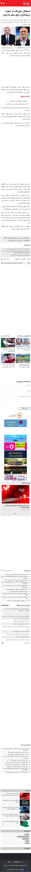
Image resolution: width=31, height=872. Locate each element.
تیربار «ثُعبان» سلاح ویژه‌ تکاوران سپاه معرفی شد (17, 766)
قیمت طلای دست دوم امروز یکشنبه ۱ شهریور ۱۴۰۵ (16, 764)
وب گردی (27, 791)
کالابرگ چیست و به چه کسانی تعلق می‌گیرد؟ (11, 801)
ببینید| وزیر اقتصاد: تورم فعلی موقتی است (18, 591)
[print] (18, 48)
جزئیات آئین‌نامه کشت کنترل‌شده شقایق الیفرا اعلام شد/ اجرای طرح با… (15, 769)
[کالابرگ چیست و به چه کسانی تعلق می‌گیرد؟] (25, 803)
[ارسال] (20, 48)
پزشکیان (17, 259)
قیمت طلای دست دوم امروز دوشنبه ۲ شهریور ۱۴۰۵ (16, 772)
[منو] (4, 3)
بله (16, 240)
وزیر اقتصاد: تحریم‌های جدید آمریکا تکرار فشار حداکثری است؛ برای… (14, 594)
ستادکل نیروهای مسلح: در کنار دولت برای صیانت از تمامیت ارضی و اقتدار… (14, 586)
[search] (1, 3)
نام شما (28, 385)
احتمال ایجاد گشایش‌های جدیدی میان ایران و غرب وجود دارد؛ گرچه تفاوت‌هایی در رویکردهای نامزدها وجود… (15, 252)
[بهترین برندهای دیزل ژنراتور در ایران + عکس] (25, 824)
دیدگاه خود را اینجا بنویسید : (24, 396)
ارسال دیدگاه (25, 408)
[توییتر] (8, 259)
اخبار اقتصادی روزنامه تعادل (23, 836)
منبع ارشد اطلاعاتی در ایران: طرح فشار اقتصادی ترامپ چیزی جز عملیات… (14, 577)
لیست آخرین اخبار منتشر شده (6, 570)
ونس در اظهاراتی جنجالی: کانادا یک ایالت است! (17, 601)
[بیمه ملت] (15, 423)
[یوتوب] (13, 862)
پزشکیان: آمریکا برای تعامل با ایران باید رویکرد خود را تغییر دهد (15, 597)
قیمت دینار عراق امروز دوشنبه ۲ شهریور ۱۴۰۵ (18, 754)
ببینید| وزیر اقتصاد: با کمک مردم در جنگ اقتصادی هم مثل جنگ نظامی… (15, 583)
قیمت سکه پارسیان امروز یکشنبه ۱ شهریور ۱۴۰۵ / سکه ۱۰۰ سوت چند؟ (15, 749)
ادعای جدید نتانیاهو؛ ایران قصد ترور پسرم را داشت (16, 574)
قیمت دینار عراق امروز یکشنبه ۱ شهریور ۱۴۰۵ (18, 752)
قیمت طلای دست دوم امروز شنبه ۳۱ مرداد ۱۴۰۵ (17, 762)
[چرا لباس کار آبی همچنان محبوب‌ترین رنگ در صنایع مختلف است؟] (25, 810)
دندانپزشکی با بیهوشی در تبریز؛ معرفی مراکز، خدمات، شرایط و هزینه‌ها (10, 815)
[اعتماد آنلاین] (26, 3)
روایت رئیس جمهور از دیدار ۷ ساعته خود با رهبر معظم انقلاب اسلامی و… (17, 506)
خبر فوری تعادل (26, 839)
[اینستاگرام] (19, 862)
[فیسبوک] (5, 259)
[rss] (22, 862)
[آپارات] (8, 862)
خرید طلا (27, 843)
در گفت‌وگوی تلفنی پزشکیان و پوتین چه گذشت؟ (16, 104)
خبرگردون (27, 834)
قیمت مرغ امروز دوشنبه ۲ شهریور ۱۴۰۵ (19, 760)
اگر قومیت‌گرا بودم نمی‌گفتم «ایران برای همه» (20, 255)
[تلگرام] (2, 259)
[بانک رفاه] (15, 478)
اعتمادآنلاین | (26, 50)
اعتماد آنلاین (9, 865)
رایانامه (28, 391)
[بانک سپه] (15, 454)
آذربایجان (23, 259)
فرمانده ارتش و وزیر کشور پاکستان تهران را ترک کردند (16, 580)
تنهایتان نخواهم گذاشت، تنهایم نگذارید (18, 101)
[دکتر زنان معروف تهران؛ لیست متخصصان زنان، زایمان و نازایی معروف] (25, 796)
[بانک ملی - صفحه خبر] (15, 415)
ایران (29, 259)
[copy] (28, 263)
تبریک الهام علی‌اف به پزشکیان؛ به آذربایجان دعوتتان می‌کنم (17, 249)
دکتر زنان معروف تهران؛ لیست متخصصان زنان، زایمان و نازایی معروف (10, 794)
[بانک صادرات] (15, 438)
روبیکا (20, 240)
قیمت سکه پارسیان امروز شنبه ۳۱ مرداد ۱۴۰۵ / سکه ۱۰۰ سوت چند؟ (15, 757)
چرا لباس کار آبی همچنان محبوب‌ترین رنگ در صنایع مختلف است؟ (10, 808)
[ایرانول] (15, 462)
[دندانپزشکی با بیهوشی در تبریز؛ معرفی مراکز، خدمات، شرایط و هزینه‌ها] (25, 817)
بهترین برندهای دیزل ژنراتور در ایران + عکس (10, 822)
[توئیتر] (11, 862)
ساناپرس (27, 841)
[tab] (17, 513)
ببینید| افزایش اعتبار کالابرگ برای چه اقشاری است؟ (17, 589)
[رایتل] (15, 446)
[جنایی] (15, 470)
